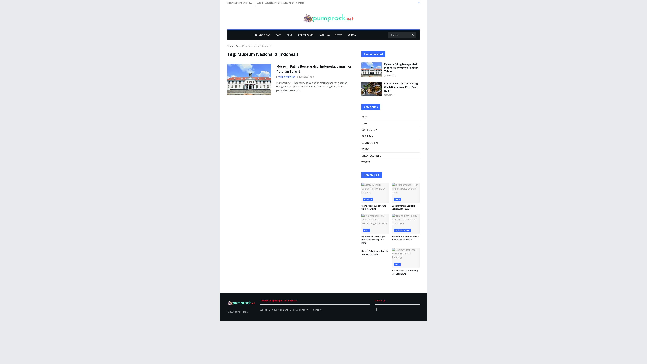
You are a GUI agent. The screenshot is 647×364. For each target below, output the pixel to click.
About (260, 2)
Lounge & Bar (262, 35)
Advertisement (272, 2)
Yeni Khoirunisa (287, 76)
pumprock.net (241, 311)
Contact (300, 2)
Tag (238, 46)
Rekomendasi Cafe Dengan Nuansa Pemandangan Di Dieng (373, 239)
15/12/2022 (303, 76)
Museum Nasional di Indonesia (257, 46)
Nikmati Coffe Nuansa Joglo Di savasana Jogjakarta (374, 253)
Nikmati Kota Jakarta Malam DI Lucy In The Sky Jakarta (405, 238)
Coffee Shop (305, 35)
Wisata (352, 35)
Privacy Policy (287, 2)
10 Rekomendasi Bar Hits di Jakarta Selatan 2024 (404, 207)
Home (230, 46)
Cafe (278, 35)
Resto (338, 35)
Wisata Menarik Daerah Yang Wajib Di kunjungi (373, 207)
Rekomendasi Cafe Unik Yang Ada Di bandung (405, 272)
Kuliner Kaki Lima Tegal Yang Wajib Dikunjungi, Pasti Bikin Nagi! (401, 87)
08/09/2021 (391, 95)
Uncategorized (371, 155)
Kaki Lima (324, 35)
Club (290, 35)
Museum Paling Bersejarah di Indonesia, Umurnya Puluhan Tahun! (401, 67)
